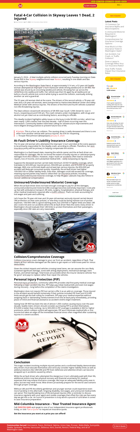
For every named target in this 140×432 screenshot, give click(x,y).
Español (93, 1)
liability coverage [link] (79, 162)
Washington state (15, 429)
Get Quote (124, 1)
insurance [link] (65, 173)
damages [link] (32, 154)
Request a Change (109, 1)
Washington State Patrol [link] (40, 85)
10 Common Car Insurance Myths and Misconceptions (114, 26)
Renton (45, 22)
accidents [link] (67, 156)
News (41, 22)
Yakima (56, 425)
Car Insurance (35, 22)
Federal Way (75, 427)
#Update (20, 131)
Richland (48, 425)
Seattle (10, 427)
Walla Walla (84, 425)
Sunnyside (94, 425)
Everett (58, 427)
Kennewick (32, 425)
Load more (115, 192)
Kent (52, 427)
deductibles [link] (19, 264)
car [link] (77, 89)
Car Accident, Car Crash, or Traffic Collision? (112, 56)
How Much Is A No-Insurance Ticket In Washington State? (113, 48)
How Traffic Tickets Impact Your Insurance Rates (115, 70)
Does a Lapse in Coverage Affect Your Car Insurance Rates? (114, 63)
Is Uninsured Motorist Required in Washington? (115, 33)
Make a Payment (100, 1)
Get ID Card (117, 1)
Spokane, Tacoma (22, 427)
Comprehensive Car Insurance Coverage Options (114, 41)
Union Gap (65, 425)
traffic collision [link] (58, 192)
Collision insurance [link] (22, 260)
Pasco (40, 425)
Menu (118, 5)
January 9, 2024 (57, 135)
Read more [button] (110, 110)
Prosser (74, 425)
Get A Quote (91, 6)
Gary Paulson (19, 22)
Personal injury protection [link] (25, 282)
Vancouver (35, 427)
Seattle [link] (91, 85)
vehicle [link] (17, 89)
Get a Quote (33, 409)
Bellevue (45, 427)
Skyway (32, 79)
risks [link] (81, 395)
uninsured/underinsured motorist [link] (29, 175)
